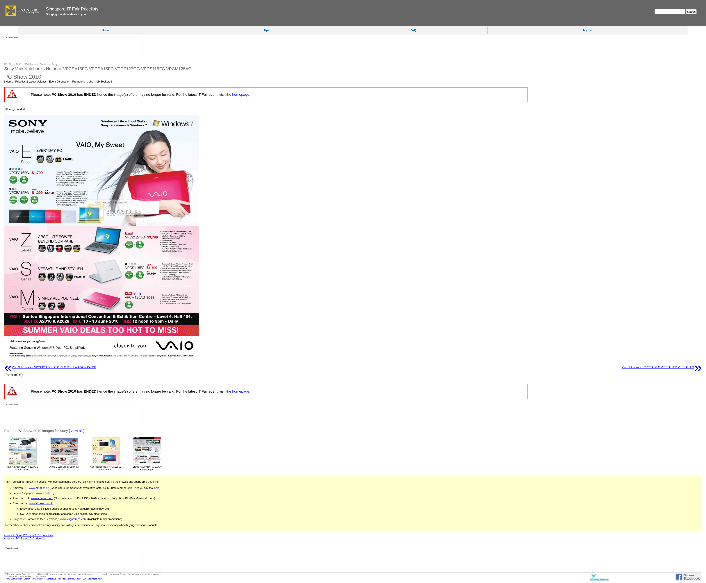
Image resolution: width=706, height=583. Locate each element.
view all (76, 431)
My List (588, 30)
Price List (20, 81)
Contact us (51, 579)
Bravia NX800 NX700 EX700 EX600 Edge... (147, 468)
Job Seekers (102, 81)
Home (105, 30)
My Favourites (38, 579)
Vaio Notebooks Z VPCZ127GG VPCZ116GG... (22, 468)
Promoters (78, 81)
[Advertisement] (72, 48)
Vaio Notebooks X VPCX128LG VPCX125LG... (105, 468)
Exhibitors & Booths (36, 64)
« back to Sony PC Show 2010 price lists (28, 535)
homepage (240, 94)
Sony (54, 64)
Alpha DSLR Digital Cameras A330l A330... (64, 468)
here (156, 487)
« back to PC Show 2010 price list (24, 538)
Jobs (90, 81)
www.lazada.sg (45, 493)
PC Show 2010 (13, 64)
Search (27, 579)
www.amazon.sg (39, 487)
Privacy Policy (74, 579)
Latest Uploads (38, 81)
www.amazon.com (42, 498)
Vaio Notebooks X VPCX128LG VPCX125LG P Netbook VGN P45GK (50, 367)
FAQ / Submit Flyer (13, 579)
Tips (266, 30)
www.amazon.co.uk (41, 503)
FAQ (413, 30)
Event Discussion (59, 81)
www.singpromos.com (73, 519)
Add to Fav (16, 375)
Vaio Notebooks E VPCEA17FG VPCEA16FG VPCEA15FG (662, 367)
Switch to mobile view (92, 579)
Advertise (62, 579)
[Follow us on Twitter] (599, 580)
